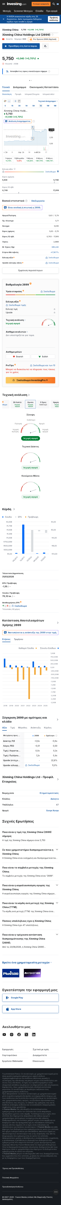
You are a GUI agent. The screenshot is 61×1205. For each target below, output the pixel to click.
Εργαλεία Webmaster (12, 1061)
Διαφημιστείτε (40, 1055)
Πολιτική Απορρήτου (10, 1178)
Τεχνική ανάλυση (14, 395)
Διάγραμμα (19, 87)
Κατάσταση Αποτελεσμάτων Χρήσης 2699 (23, 623)
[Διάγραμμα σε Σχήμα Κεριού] (5, 101)
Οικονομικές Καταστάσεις (45, 87)
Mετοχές (7, 11)
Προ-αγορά (51, 11)
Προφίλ (18, 94)
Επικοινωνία (38, 1061)
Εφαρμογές (7, 1049)
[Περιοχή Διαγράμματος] (9, 101)
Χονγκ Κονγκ (52, 810)
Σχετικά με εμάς (41, 1049)
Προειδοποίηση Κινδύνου (12, 1187)
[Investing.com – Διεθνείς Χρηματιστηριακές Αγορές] (16, 4)
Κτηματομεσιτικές (49, 793)
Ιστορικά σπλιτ (48, 94)
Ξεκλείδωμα (50, 172)
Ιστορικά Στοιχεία (32, 94)
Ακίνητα (55, 799)
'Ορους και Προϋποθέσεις (13, 1168)
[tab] (17, 404)
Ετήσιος (6, 639)
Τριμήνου (18, 639)
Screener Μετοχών (23, 11)
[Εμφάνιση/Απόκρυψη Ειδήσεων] (19, 101)
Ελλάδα (39, 11)
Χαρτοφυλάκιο (9, 1055)
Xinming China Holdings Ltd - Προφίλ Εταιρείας (28, 779)
